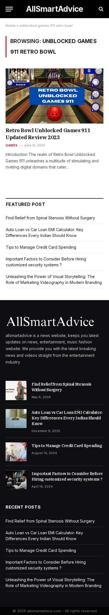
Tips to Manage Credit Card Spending (41, 247)
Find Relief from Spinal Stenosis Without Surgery (50, 217)
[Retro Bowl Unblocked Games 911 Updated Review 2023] (54, 96)
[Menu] (9, 9)
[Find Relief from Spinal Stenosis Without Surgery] (16, 390)
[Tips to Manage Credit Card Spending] (16, 451)
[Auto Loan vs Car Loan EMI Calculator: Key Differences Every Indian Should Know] (16, 418)
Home (11, 25)
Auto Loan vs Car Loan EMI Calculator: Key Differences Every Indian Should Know (67, 418)
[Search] (100, 9)
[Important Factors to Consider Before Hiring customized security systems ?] (16, 479)
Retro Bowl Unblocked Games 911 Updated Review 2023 (48, 133)
